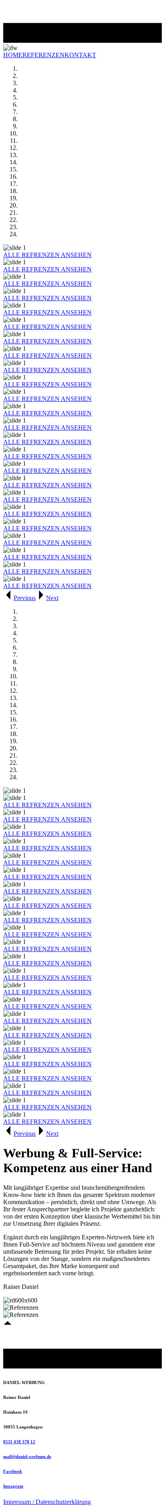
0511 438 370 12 (19, 1441)
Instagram (13, 1486)
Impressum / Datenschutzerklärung (47, 1501)
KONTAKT (80, 55)
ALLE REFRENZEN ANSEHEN (47, 254)
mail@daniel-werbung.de (27, 1456)
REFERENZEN (43, 55)
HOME (12, 55)
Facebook (12, 1471)
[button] (19, 597)
